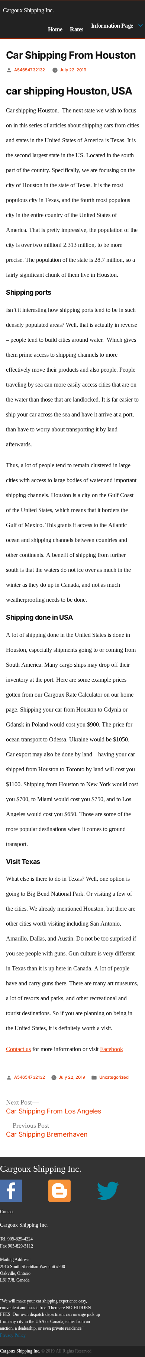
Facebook (111, 1049)
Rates (76, 29)
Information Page (112, 25)
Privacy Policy (13, 1335)
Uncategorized (114, 1077)
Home (55, 29)
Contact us (18, 1049)
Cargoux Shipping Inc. (28, 10)
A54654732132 (29, 69)
